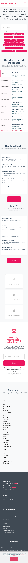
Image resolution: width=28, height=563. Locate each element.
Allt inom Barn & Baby (17, 130)
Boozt (4, 408)
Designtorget (6, 415)
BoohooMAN (6, 407)
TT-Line (5, 453)
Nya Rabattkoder (7, 487)
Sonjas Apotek (7, 446)
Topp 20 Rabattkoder (8, 483)
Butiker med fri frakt (8, 499)
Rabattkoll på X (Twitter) (9, 516)
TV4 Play (5, 455)
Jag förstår (14, 558)
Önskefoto (6, 463)
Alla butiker (6, 498)
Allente (5, 403)
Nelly (4, 436)
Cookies (5, 534)
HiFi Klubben (6, 423)
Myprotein (6, 434)
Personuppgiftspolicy (16, 368)
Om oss (5, 528)
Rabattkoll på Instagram (9, 518)
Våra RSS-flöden (7, 520)
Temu (4, 451)
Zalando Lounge (7, 461)
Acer (4, 399)
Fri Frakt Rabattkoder (8, 489)
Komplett (5, 432)
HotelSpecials (7, 425)
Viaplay (5, 457)
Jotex (4, 429)
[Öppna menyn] (25, 3)
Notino (5, 438)
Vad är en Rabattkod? (8, 530)
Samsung (5, 444)
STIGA (5, 449)
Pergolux (5, 442)
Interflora (6, 427)
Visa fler (14, 199)
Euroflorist (6, 419)
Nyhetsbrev (6, 512)
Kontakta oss (6, 526)
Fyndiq (5, 421)
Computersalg (7, 412)
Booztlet (5, 410)
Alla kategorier (4, 130)
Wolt (4, 459)
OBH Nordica (6, 440)
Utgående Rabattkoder (9, 485)
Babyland (5, 405)
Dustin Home (6, 418)
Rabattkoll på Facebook (9, 514)
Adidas (5, 401)
